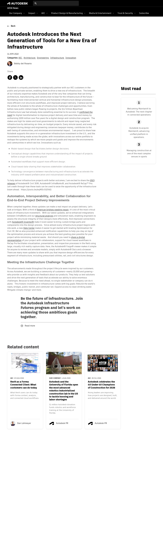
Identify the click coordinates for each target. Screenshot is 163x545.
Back (13, 26)
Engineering (43, 58)
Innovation (70, 58)
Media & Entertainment (100, 13)
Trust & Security (125, 13)
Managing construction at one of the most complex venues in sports (139, 153)
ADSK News (12, 8)
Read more (30, 326)
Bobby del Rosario (23, 64)
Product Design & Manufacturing (67, 13)
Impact (31, 13)
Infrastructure (57, 58)
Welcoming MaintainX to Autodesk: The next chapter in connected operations (139, 111)
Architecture (30, 58)
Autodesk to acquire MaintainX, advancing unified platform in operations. (139, 133)
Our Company (15, 13)
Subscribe (144, 13)
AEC (43, 13)
